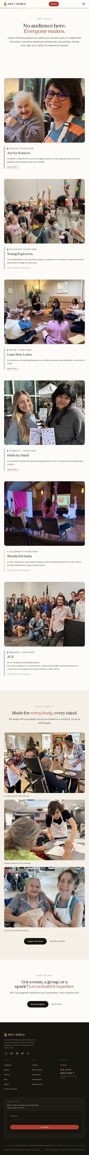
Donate (53, 4)
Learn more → (12, 167)
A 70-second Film (10, 1089)
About (6, 1084)
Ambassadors (37, 1084)
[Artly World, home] (15, 4)
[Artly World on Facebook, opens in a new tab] (11, 1053)
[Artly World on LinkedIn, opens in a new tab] (17, 1053)
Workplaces (36, 1079)
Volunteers (36, 1075)
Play (5, 1079)
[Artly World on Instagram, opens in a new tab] (6, 1053)
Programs (7, 1065)
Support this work (35, 941)
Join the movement (57, 941)
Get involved (56, 1004)
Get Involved (37, 1070)
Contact (63, 1065)
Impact (6, 1070)
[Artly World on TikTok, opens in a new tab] (28, 1053)
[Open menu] (83, 4)
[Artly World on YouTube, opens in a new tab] (22, 1053)
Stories (6, 1075)
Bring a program (38, 1004)
